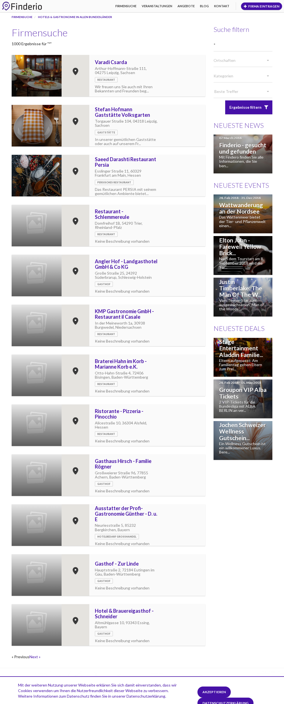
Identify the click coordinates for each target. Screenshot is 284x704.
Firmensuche (125, 6)
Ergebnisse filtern (245, 107)
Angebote (186, 6)
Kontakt (221, 6)
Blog (204, 6)
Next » (34, 656)
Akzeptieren (214, 692)
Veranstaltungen (157, 6)
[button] (243, 60)
